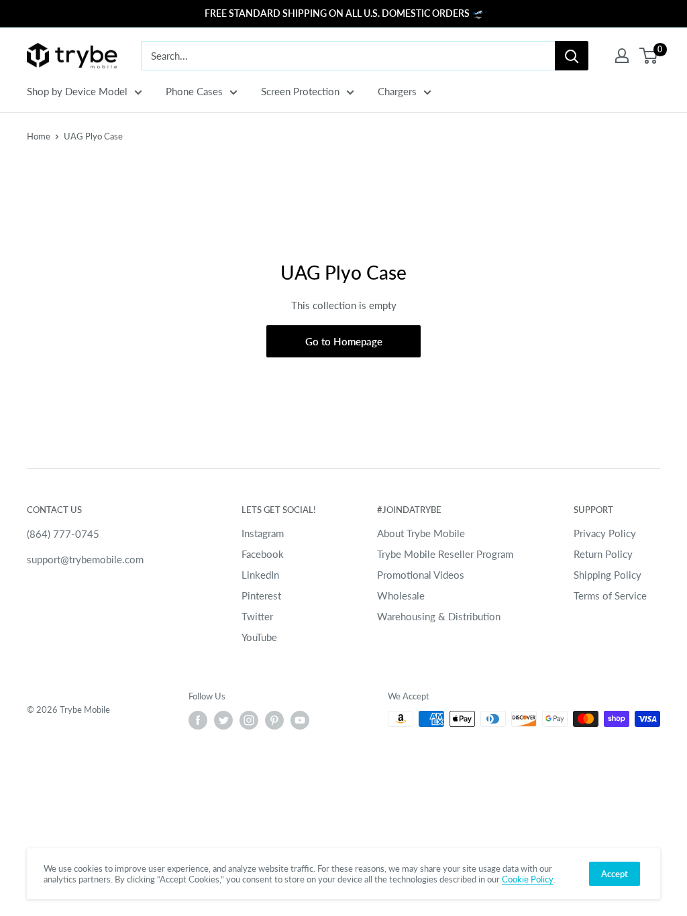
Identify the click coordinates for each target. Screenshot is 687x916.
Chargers (397, 91)
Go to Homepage (343, 341)
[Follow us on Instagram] (249, 720)
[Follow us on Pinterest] (274, 720)
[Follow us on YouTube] (299, 720)
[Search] (571, 55)
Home (38, 136)
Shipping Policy (607, 575)
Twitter (257, 616)
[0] (649, 56)
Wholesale (401, 595)
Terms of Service (610, 595)
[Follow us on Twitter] (223, 720)
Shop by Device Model (77, 91)
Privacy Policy (605, 533)
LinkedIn (260, 575)
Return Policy (603, 554)
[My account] (622, 55)
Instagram (263, 533)
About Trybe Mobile (421, 533)
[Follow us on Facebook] (198, 720)
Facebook (263, 554)
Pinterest (261, 595)
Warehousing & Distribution (438, 616)
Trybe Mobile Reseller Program (445, 554)
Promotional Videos (420, 575)
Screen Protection (300, 91)
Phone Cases (194, 91)
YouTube (259, 637)
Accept (614, 873)
